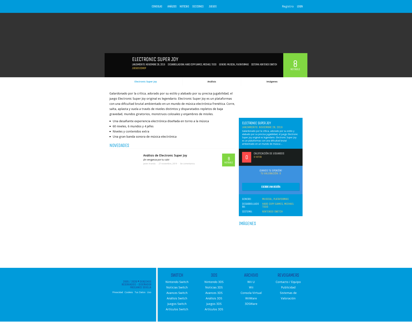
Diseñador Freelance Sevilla (140, 286)
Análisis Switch (177, 298)
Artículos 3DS (214, 309)
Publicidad (288, 287)
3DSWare (251, 304)
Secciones (198, 6)
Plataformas (242, 64)
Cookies (129, 292)
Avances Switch (176, 293)
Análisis (171, 6)
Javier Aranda (149, 163)
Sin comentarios (187, 163)
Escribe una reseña (270, 186)
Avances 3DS (214, 293)
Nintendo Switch (268, 64)
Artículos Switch (177, 309)
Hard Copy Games (193, 64)
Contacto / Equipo (288, 282)
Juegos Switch (177, 304)
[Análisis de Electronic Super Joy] (124, 162)
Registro (288, 6)
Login (300, 6)
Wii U (251, 282)
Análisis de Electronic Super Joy (165, 155)
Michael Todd (209, 64)
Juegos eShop (139, 68)
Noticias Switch (177, 287)
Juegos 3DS (214, 304)
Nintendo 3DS (214, 282)
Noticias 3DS (214, 287)
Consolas (157, 6)
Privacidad (117, 292)
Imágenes (272, 81)
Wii (251, 287)
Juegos (212, 6)
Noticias (184, 6)
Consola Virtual (251, 293)
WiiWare (251, 298)
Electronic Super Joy (146, 81)
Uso (149, 292)
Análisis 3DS (214, 298)
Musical (231, 64)
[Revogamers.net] (123, 8)
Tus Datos (140, 292)
